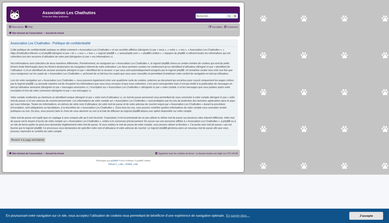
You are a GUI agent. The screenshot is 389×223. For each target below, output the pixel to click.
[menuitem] (29, 26)
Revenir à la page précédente (27, 140)
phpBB (114, 160)
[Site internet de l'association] (24, 13)
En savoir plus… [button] (238, 215)
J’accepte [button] (366, 215)
